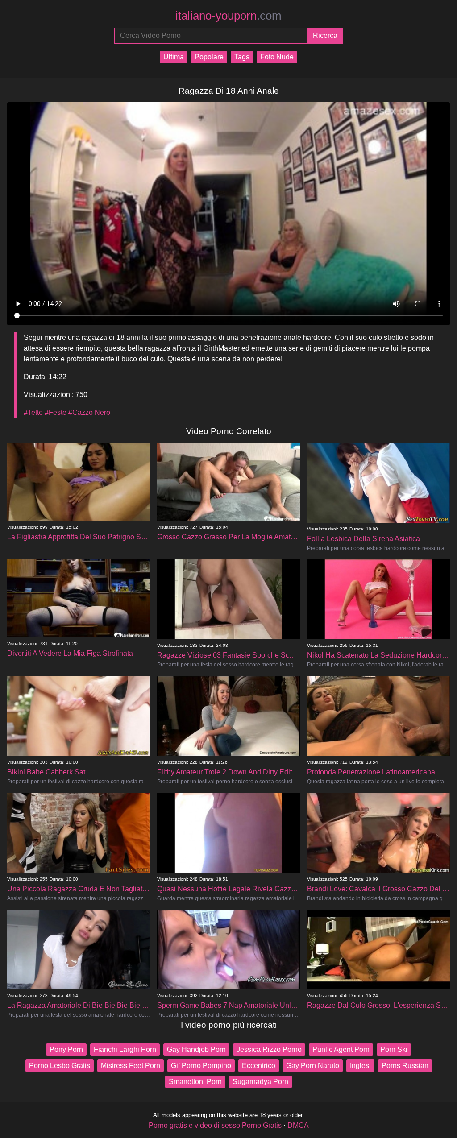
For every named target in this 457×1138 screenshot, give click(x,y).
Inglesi (360, 1065)
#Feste (55, 412)
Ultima (173, 57)
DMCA (298, 1125)
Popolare (209, 57)
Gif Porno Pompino (201, 1065)
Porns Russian (405, 1065)
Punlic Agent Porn (341, 1049)
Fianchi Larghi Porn (125, 1049)
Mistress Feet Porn (130, 1065)
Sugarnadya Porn (260, 1081)
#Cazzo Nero (89, 412)
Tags (241, 57)
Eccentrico (258, 1065)
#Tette (33, 412)
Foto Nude (277, 57)
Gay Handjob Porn (196, 1049)
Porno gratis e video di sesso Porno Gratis (215, 1125)
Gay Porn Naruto (312, 1065)
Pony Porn (66, 1049)
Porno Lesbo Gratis (59, 1065)
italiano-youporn (228, 15)
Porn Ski (393, 1049)
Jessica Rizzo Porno (269, 1049)
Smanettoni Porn (195, 1081)
